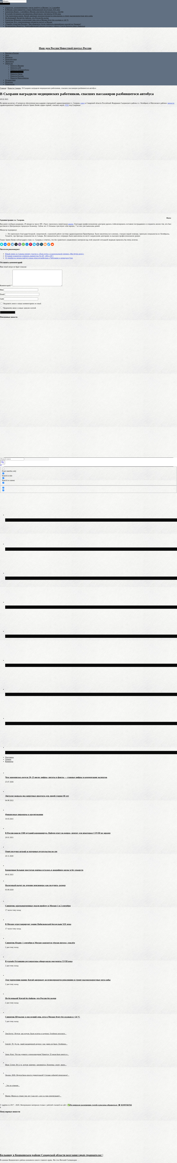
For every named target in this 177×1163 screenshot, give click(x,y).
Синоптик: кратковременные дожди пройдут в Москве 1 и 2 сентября (32, 8)
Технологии (10, 84)
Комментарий (6, 286)
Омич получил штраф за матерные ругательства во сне (31, 851)
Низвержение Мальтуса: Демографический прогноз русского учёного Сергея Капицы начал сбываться (45, 26)
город (82, 103)
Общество (9, 64)
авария (70, 224)
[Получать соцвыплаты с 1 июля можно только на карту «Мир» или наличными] (4, 358)
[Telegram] (12, 244)
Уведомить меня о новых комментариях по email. (22, 304)
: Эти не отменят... (12, 1086)
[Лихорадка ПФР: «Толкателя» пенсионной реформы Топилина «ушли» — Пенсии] (4, 425)
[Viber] (19, 244)
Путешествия (10, 80)
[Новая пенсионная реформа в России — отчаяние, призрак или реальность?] (4, 396)
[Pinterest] (30, 244)
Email (2, 294)
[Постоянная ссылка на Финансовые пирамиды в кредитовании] (9, 810)
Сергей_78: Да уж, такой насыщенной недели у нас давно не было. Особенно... (36, 1044)
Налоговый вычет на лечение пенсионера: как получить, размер (35, 885)
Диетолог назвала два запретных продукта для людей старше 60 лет (37, 796)
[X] (16, 244)
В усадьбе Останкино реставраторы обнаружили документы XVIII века (33, 14)
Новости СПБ (15, 68)
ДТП (67, 105)
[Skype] (34, 244)
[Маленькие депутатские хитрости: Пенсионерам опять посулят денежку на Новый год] (4, 435)
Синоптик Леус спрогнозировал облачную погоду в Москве (28, 22)
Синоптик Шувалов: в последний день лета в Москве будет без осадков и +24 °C (37, 20)
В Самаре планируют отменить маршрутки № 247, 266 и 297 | (29, 256)
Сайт (2, 299)
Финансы (8, 57)
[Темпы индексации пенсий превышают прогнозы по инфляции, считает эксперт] (4, 406)
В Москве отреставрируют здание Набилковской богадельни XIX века (32, 10)
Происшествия (11, 59)
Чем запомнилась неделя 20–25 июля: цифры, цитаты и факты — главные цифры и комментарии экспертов (56, 777)
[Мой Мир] (27, 244)
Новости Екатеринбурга (19, 70)
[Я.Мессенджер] (1, 244)
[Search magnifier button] (2, 462)
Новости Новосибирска (19, 78)
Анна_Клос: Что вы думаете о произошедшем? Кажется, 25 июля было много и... (37, 1054)
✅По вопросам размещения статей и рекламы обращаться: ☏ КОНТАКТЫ (100, 1105)
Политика (9, 82)
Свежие (8, 759)
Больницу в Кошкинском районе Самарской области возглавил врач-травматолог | (51, 1155)
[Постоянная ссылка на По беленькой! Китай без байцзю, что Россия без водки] (9, 994)
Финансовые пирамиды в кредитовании (24, 814)
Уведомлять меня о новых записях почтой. (19, 308)
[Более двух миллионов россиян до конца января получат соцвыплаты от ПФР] (4, 348)
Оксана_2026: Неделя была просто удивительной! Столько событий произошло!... (37, 1075)
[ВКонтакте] (5, 244)
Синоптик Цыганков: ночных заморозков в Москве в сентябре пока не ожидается (55, 723)
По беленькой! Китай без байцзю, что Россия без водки (27, 18)
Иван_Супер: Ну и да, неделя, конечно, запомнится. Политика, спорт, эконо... (36, 1065)
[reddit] (52, 244)
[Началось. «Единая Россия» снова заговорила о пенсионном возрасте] (4, 387)
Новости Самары (16, 72)
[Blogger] (45, 244)
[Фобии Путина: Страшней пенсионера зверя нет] (4, 368)
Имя (1, 290)
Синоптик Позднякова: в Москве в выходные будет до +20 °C (42, 752)
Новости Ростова (17, 76)
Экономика (9, 61)
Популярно (9, 757)
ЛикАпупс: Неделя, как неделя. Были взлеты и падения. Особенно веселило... (35, 1034)
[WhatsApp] (23, 244)
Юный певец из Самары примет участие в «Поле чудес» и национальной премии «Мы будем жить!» (44, 254)
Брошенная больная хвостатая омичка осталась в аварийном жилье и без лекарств (44, 870)
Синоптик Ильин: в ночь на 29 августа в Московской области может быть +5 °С (54, 694)
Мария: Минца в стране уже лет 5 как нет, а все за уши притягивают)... (33, 1096)
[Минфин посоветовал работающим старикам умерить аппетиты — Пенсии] (4, 339)
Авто (7, 55)
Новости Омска (16, 74)
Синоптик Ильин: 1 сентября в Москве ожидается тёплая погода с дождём (34, 12)
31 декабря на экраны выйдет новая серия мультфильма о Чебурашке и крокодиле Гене (39, 258)
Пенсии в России (12, 53)
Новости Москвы (17, 66)
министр (171, 103)
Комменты (9, 761)
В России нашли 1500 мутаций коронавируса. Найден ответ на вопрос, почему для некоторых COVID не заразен (57, 833)
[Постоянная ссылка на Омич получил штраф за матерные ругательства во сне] (9, 847)
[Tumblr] (37, 244)
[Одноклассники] (8, 244)
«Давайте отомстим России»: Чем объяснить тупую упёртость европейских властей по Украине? (43, 24)
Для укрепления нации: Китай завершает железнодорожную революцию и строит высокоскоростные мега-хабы (49, 16)
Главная (3, 88)
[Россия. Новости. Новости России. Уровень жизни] (4, 377)
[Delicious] (48, 244)
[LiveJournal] (41, 244)
